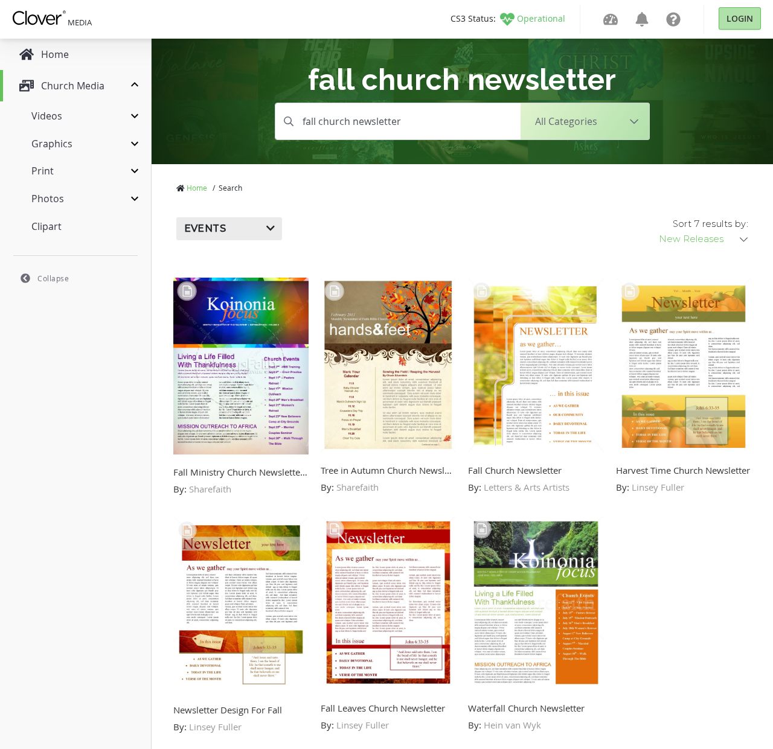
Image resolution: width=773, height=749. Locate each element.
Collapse (53, 278)
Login (739, 18)
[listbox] (704, 239)
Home (197, 188)
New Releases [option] (691, 239)
